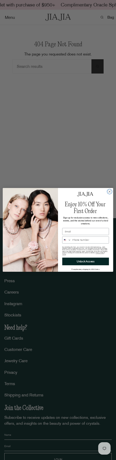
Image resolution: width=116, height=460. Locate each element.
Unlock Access (85, 261)
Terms (64, 254)
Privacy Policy (99, 252)
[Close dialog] (109, 191)
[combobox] (66, 240)
